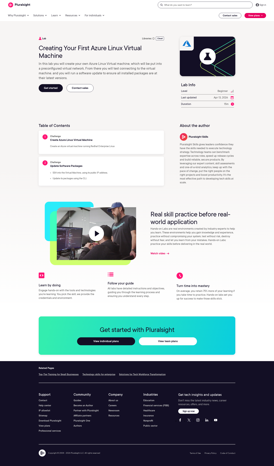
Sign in (263, 5)
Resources (113, 415)
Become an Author (83, 405)
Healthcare (149, 410)
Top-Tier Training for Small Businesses (59, 374)
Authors (78, 425)
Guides (77, 400)
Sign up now (189, 411)
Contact (43, 400)
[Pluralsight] (19, 5)
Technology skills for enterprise (98, 374)
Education (148, 400)
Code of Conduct (227, 453)
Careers (112, 405)
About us (113, 400)
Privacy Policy (210, 453)
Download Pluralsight (50, 420)
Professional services (50, 431)
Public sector (150, 425)
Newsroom (113, 410)
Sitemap (43, 415)
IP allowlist (44, 410)
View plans (44, 425)
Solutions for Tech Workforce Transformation (142, 374)
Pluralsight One (82, 420)
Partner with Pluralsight (86, 410)
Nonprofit (148, 420)
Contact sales (230, 15)
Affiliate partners (82, 415)
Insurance (148, 415)
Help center (45, 405)
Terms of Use (195, 453)
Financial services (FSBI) (156, 405)
